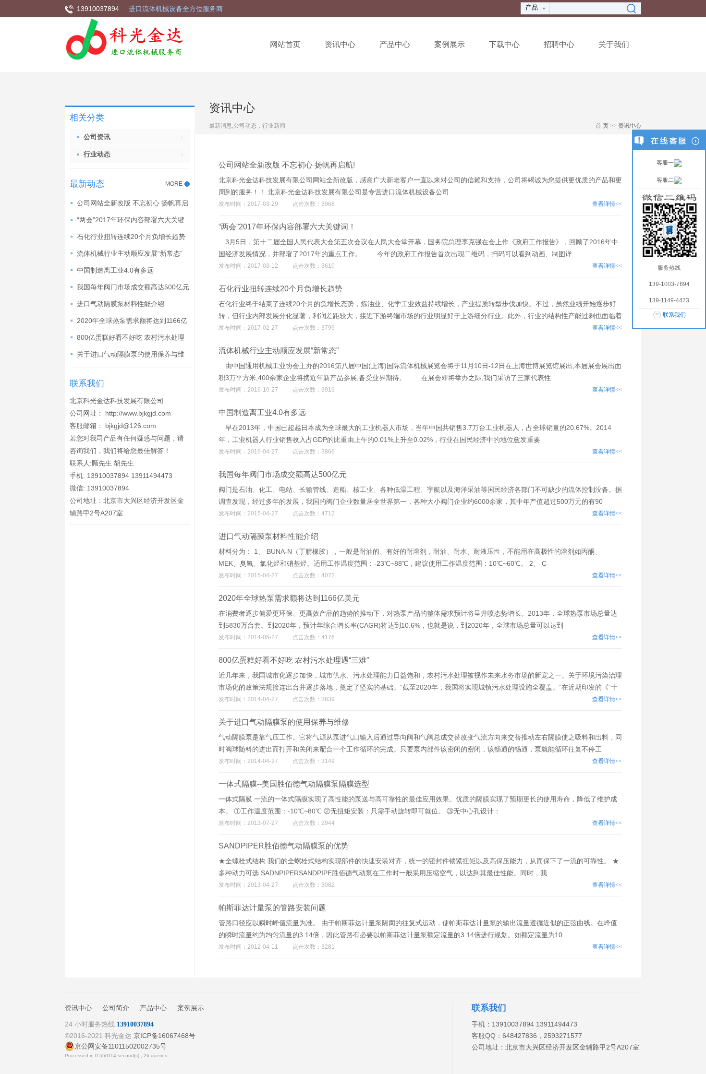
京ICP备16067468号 (164, 1035)
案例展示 (449, 44)
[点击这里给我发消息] (678, 162)
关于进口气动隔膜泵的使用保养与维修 (284, 722)
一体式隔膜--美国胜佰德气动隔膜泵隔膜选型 (294, 784)
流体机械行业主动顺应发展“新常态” (130, 253)
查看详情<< (607, 204)
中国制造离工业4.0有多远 (115, 270)
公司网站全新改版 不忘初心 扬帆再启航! (287, 165)
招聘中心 (559, 44)
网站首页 (285, 44)
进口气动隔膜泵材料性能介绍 (120, 304)
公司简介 (115, 1008)
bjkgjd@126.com (130, 426)
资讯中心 (340, 44)
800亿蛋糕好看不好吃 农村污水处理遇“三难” (294, 660)
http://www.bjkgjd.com (138, 413)
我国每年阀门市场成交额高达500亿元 (133, 287)
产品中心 (394, 44)
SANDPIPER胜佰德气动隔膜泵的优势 (284, 846)
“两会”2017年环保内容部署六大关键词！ (287, 227)
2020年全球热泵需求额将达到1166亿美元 (289, 598)
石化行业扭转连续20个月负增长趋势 (131, 236)
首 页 (602, 125)
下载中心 (504, 44)
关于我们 (613, 44)
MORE (174, 183)
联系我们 (674, 314)
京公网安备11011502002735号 (120, 1046)
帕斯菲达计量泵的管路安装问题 (272, 908)
